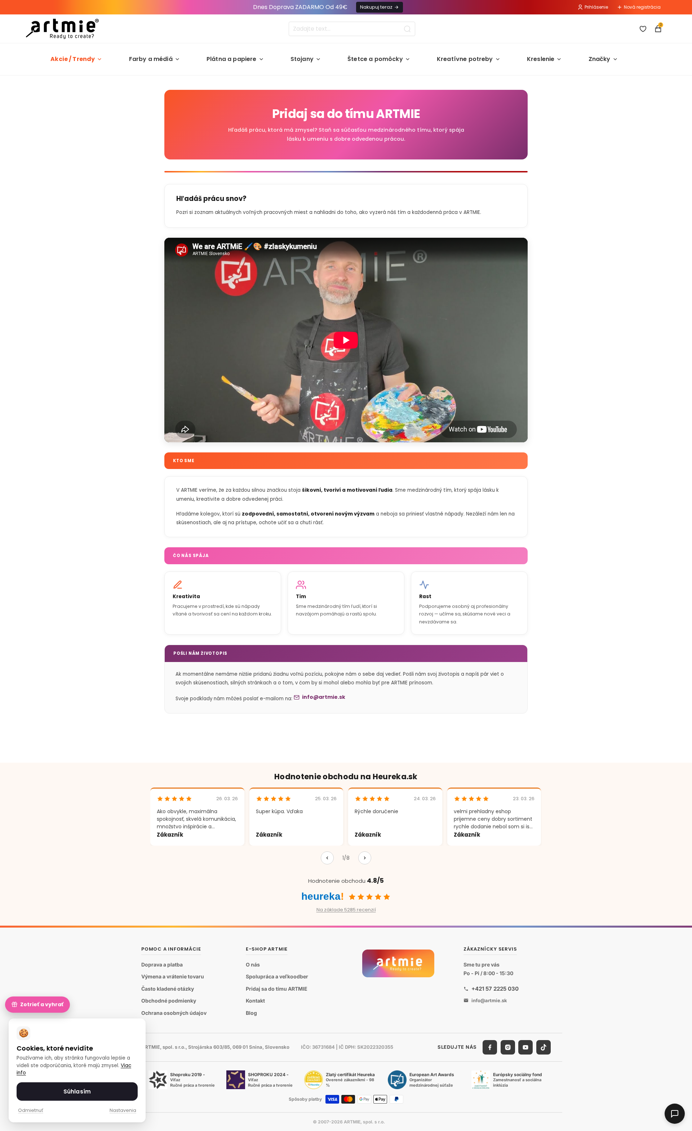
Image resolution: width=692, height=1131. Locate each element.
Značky (600, 59)
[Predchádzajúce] (327, 857)
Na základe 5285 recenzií (346, 909)
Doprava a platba (162, 964)
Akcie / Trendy (72, 59)
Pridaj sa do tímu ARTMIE (276, 989)
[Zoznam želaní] (643, 29)
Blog (251, 1013)
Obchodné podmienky (168, 1001)
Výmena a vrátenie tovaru (172, 976)
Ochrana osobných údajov (174, 1013)
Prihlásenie (596, 7)
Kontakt (255, 1001)
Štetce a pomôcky (375, 59)
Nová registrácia (642, 7)
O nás (253, 964)
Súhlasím (77, 1091)
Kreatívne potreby (465, 59)
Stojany (302, 59)
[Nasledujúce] (364, 857)
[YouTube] (525, 1047)
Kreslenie (540, 59)
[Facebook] (490, 1047)
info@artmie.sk (323, 697)
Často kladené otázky (167, 989)
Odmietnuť (30, 1110)
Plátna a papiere (232, 59)
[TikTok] (543, 1047)
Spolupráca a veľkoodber (277, 976)
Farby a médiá (151, 59)
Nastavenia (123, 1110)
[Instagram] (508, 1047)
